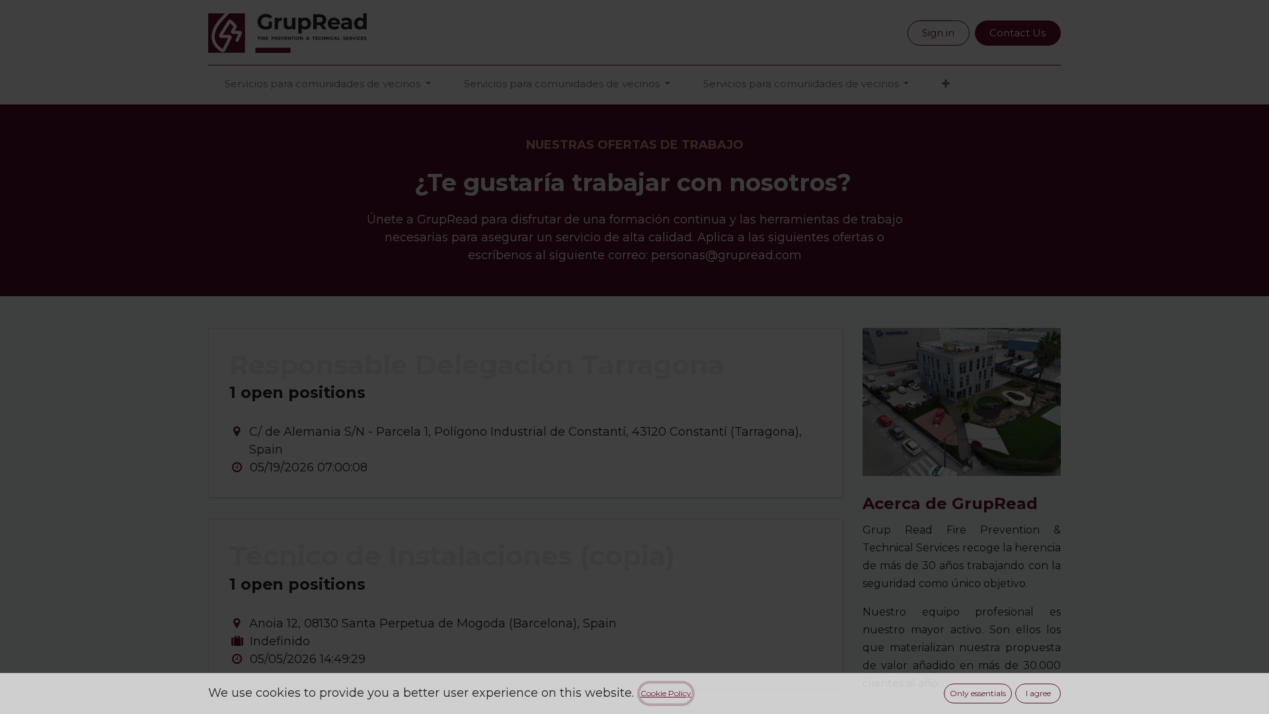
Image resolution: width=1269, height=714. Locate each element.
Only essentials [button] (978, 693)
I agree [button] (1038, 693)
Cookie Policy (665, 693)
